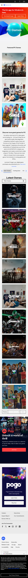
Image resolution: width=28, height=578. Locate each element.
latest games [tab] (7, 170)
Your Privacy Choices (14, 575)
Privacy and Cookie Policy (13, 568)
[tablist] (14, 171)
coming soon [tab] (16, 170)
